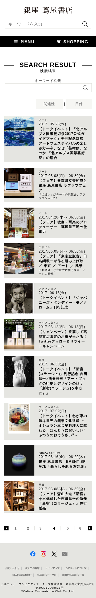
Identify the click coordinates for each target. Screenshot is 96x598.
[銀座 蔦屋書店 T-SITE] (48, 8)
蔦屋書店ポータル (46, 575)
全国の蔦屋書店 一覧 (73, 575)
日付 (79, 104)
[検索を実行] (84, 25)
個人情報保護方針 (21, 575)
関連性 (49, 104)
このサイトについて (76, 568)
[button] (24, 41)
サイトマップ (52, 568)
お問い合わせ (12, 568)
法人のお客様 (32, 568)
